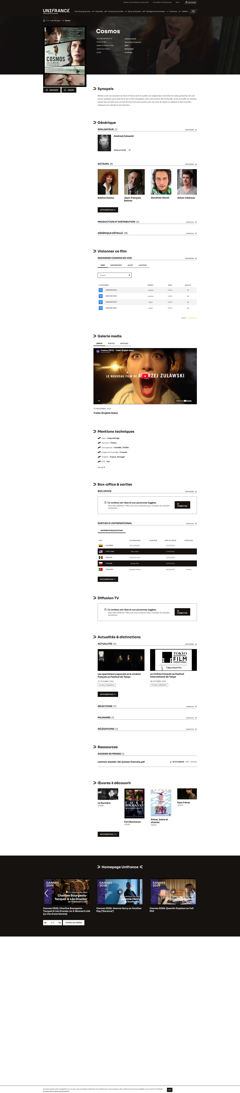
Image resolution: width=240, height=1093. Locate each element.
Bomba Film (135, 563)
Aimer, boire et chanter (159, 821)
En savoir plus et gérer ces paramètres (56, 1091)
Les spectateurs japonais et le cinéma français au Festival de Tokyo (119, 675)
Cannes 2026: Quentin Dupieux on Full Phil (118, 910)
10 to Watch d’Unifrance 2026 (162, 2)
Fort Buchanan (132, 821)
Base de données (134, 11)
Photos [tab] (111, 343)
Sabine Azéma (106, 197)
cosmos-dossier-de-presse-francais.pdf (121, 761)
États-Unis (110, 551)
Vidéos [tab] (99, 343)
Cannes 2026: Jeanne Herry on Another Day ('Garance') (65, 910)
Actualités (99, 11)
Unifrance (173, 11)
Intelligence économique (155, 11)
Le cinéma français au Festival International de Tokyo (167, 675)
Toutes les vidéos (73, 923)
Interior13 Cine (135, 557)
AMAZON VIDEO (111, 290)
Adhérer (185, 11)
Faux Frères (183, 802)
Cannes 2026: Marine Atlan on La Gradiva (173, 908)
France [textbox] (102, 275)
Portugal (109, 569)
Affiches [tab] (124, 343)
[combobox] (115, 275)
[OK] (169, 1090)
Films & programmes (83, 11)
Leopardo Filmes (134, 569)
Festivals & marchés (115, 11)
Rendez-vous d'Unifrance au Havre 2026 (136, 2)
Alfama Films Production (133, 42)
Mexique (109, 557)
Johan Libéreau (186, 197)
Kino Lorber (135, 551)
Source (184, 318)
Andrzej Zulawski (130, 38)
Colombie (109, 545)
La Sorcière (104, 803)
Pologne (109, 563)
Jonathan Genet (160, 197)
